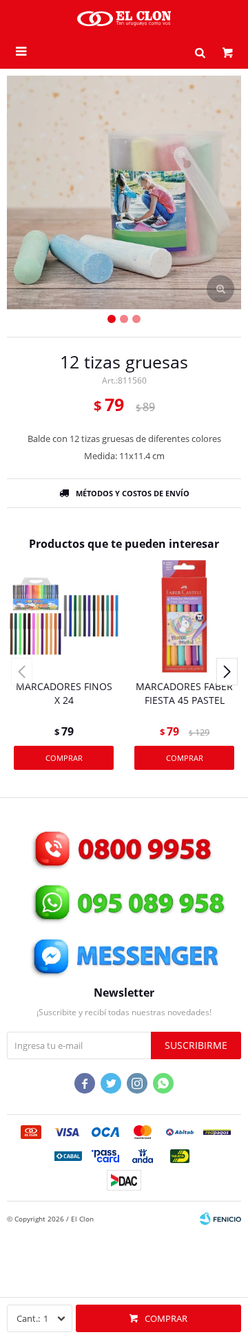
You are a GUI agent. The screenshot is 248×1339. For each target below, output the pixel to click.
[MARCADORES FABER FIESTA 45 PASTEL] (184, 616)
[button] (200, 51)
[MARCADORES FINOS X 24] (64, 616)
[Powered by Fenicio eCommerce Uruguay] (220, 1218)
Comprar (166, 1318)
